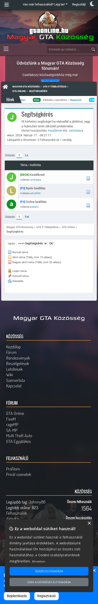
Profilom (13, 469)
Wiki (9, 374)
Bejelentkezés (17, 596)
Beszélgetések (17, 363)
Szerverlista (15, 380)
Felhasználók (16, 513)
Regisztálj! (79, 4)
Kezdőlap (13, 347)
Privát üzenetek (18, 474)
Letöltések (14, 369)
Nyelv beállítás (35, 188)
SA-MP (11, 430)
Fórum (11, 352)
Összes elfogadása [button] (49, 571)
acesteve (34, 206)
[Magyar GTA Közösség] (49, 26)
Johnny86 (37, 502)
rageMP (12, 424)
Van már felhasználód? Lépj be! (44, 4)
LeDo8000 (35, 193)
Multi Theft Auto (19, 435)
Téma (23, 165)
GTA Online (15, 413)
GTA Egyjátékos (18, 441)
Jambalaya (76, 130)
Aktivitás (13, 519)
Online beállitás (36, 202)
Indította (35, 165)
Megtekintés (62, 100)
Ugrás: (11, 243)
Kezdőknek (55, 130)
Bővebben (38, 561)
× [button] (94, 570)
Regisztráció (46, 596)
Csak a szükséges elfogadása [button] (49, 582)
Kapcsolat (14, 386)
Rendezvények (18, 358)
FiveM (11, 419)
